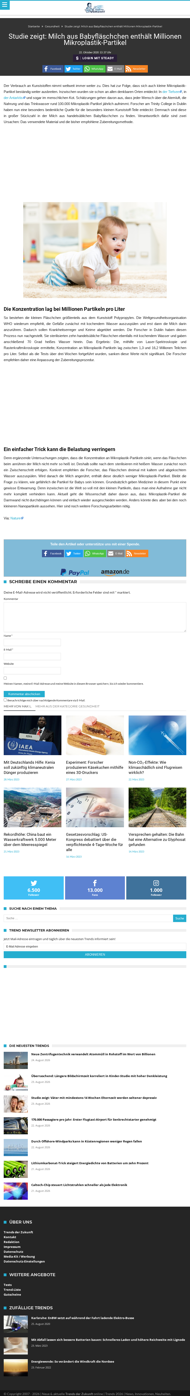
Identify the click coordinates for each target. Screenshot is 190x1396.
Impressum (12, 1247)
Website (9, 663)
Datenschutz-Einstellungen (24, 1261)
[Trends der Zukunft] (95, 8)
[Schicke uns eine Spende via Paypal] (74, 571)
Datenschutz (13, 1252)
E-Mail (8, 649)
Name (8, 635)
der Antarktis (13, 98)
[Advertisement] (95, 163)
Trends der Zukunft (18, 1232)
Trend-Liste (12, 1290)
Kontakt (10, 1237)
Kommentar (11, 599)
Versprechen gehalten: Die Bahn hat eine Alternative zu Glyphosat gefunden (157, 839)
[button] (53, 69)
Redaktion (11, 1242)
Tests (8, 1285)
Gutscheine (12, 1294)
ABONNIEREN (95, 954)
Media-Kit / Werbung (19, 1256)
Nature (15, 518)
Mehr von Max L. (18, 706)
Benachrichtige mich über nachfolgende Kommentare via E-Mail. (46, 700)
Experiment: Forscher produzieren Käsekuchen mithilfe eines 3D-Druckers (94, 767)
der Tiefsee (170, 92)
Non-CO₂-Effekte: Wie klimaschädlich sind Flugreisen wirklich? (155, 767)
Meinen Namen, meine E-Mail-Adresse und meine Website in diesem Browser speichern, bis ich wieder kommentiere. (74, 683)
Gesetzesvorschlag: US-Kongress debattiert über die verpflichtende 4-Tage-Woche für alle (94, 842)
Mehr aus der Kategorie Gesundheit (67, 706)
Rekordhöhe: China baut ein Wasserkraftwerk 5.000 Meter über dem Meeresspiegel (30, 839)
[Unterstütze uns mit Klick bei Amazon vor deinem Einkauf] (115, 571)
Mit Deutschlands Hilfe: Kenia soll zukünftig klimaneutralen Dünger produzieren (29, 767)
